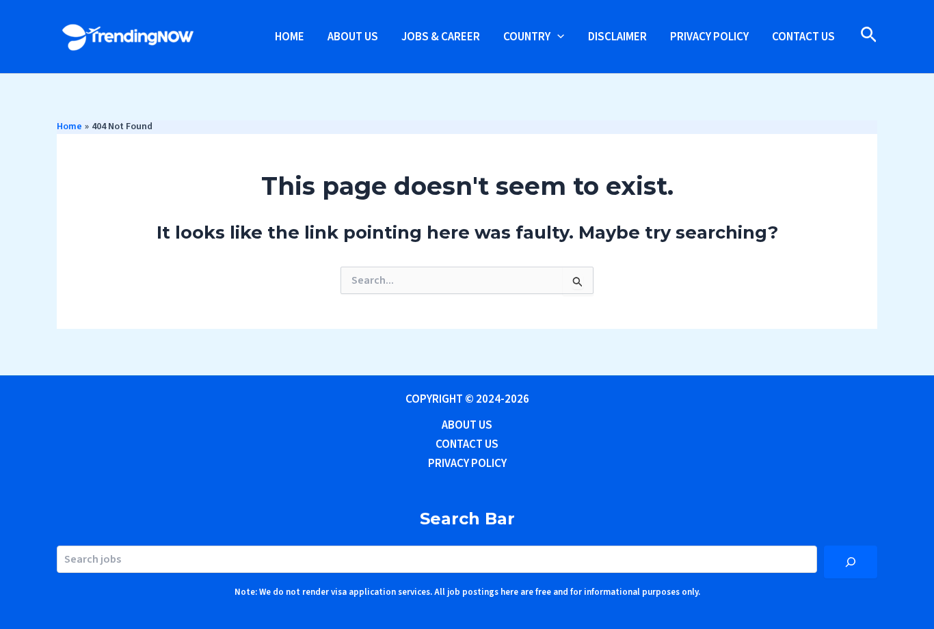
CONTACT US (803, 37)
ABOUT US (353, 37)
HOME (289, 37)
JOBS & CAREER (440, 37)
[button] (557, 37)
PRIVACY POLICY (709, 37)
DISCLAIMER (617, 37)
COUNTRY (526, 37)
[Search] (850, 562)
